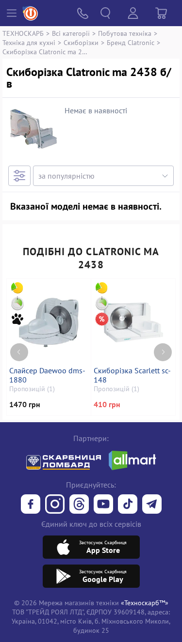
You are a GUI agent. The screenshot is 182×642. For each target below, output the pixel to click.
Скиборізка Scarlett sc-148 (132, 375)
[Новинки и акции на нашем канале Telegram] (152, 505)
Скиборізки (81, 42)
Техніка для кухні (28, 42)
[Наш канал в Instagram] (55, 505)
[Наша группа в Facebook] (30, 505)
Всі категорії (71, 33)
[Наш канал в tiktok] (127, 505)
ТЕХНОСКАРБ (23, 33)
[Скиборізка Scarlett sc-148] (133, 322)
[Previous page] (19, 352)
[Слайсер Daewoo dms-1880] (48, 322)
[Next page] (163, 352)
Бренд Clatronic (130, 42)
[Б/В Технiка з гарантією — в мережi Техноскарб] (103, 505)
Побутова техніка (124, 33)
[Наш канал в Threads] (79, 505)
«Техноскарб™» (144, 602)
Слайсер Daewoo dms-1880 (47, 375)
